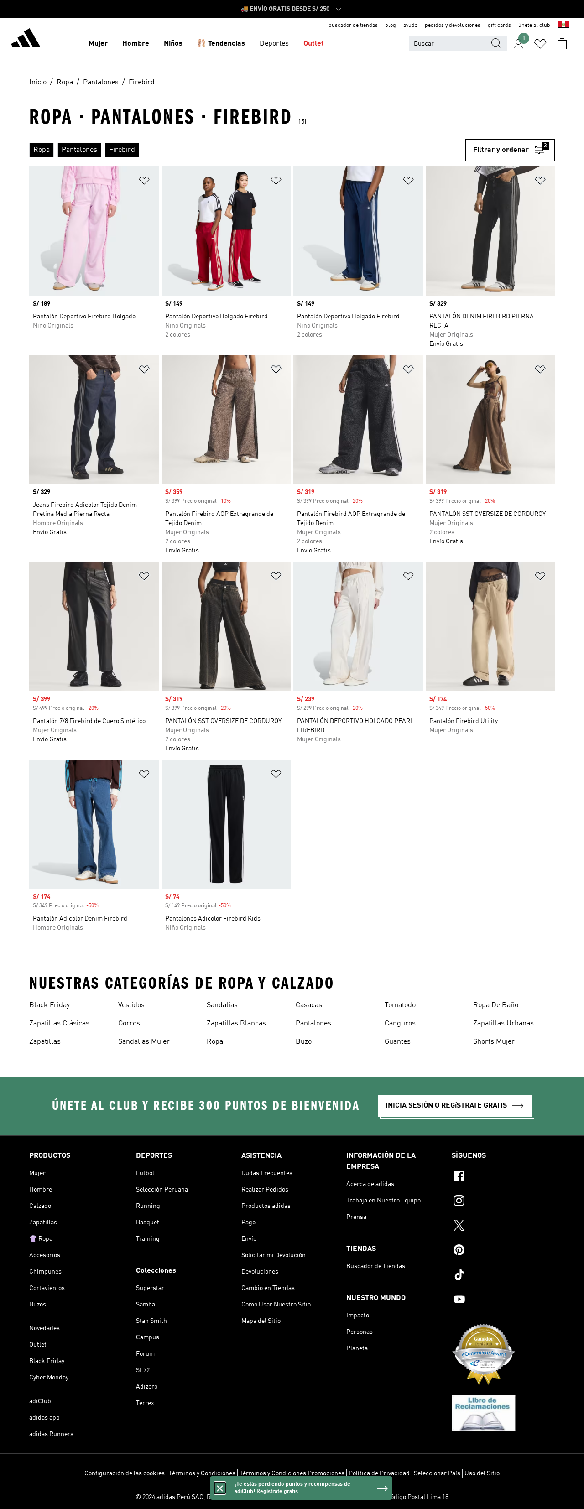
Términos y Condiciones (202, 1473)
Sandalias (222, 1005)
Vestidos (131, 1005)
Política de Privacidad (379, 1473)
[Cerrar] (219, 1488)
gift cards (499, 25)
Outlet (313, 43)
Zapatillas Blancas (236, 1023)
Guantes (398, 1042)
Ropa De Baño (495, 1005)
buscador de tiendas (353, 25)
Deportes (274, 43)
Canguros (400, 1023)
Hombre (135, 43)
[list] (247, 150)
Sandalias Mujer (144, 1042)
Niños (173, 43)
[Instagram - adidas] (503, 1202)
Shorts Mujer (494, 1042)
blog (390, 25)
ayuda (410, 25)
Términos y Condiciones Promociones (292, 1473)
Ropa (215, 1042)
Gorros (129, 1023)
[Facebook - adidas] (503, 1177)
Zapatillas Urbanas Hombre (503, 1024)
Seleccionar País (437, 1473)
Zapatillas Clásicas (59, 1023)
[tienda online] (25, 39)
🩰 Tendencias (221, 43)
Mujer (98, 43)
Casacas (309, 1005)
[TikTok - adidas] (503, 1276)
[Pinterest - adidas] (503, 1251)
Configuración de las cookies (124, 1473)
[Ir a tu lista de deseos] (540, 44)
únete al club (534, 25)
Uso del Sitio (482, 1473)
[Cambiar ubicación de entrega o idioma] (563, 25)
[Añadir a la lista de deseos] (144, 182)
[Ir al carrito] (562, 44)
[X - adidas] (503, 1226)
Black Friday (49, 1005)
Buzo (304, 1042)
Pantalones (313, 1023)
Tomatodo (400, 1005)
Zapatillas (45, 1042)
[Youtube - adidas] (503, 1300)
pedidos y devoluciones (452, 25)
